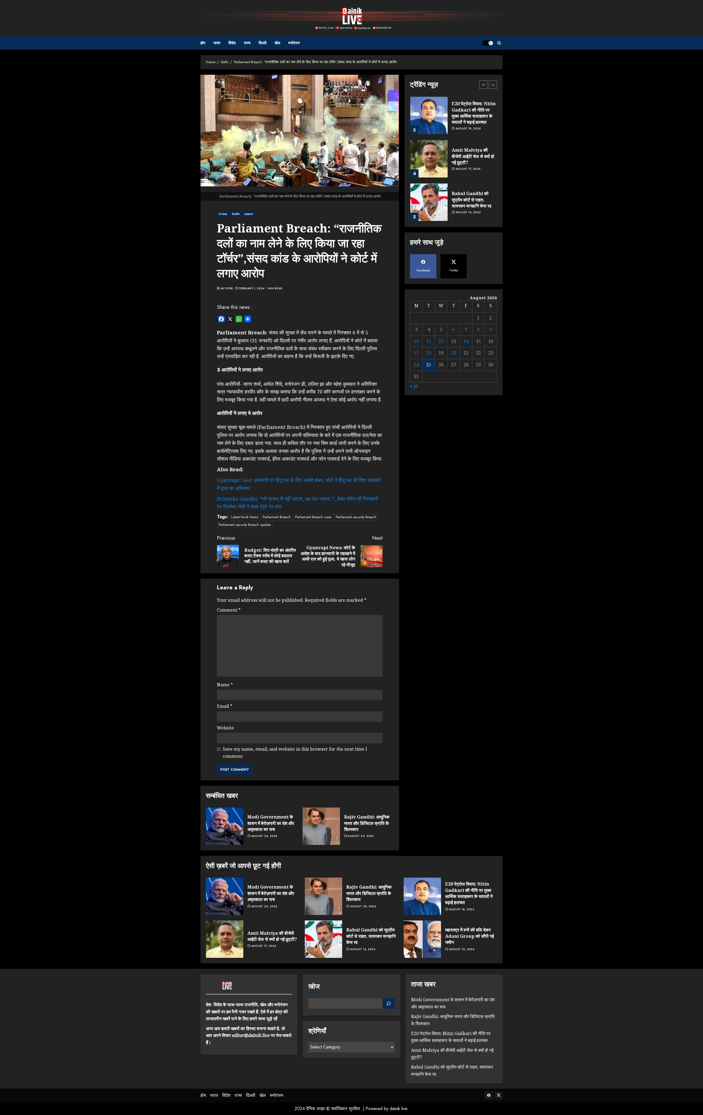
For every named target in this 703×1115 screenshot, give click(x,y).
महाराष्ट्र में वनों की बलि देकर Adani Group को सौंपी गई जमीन (469, 936)
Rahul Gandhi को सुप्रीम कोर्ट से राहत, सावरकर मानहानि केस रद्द (471, 199)
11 (428, 341)
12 (441, 341)
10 (416, 341)
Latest (248, 214)
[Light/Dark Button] (487, 43)
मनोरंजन (294, 43)
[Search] (499, 43)
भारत (216, 43)
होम (202, 43)
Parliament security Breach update (245, 524)
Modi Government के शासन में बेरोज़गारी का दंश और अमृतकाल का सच (270, 823)
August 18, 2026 (468, 129)
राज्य (247, 43)
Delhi (236, 214)
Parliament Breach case (313, 517)
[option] (453, 118)
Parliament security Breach (356, 517)
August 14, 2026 (468, 212)
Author (227, 288)
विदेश (232, 43)
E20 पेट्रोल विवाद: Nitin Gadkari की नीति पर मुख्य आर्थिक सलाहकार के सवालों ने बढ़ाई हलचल (474, 113)
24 (416, 365)
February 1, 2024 (251, 288)
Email (224, 706)
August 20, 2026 (361, 836)
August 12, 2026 (462, 949)
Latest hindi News (244, 517)
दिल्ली (262, 43)
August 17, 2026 (468, 169)
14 (466, 341)
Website (225, 728)
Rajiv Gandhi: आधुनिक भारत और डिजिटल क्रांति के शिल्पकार (366, 823)
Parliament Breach (277, 517)
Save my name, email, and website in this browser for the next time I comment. (295, 752)
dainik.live (398, 1108)
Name (225, 685)
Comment (229, 610)
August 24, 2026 (264, 836)
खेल (277, 43)
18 (428, 353)
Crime (223, 214)
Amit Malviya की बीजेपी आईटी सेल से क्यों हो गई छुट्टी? (473, 156)
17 (416, 353)
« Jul (414, 386)
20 (453, 353)
